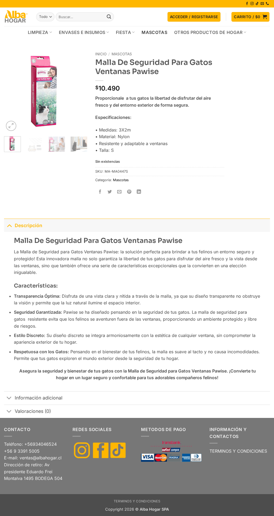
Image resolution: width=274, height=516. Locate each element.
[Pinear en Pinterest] (129, 192)
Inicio (100, 54)
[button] (194, 17)
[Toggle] (9, 225)
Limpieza (38, 32)
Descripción (28, 225)
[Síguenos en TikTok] (257, 4)
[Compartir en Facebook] (100, 192)
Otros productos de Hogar (208, 32)
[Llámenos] (267, 4)
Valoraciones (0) (33, 411)
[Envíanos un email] (262, 4)
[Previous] (12, 91)
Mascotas (154, 32)
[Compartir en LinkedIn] (138, 192)
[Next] (79, 91)
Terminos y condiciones (137, 501)
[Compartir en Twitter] (109, 192)
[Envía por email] (119, 192)
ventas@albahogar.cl (41, 457)
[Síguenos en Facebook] (247, 4)
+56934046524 (40, 444)
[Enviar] (108, 16)
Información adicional (38, 398)
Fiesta (123, 32)
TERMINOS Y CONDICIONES (238, 451)
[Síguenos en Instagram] (252, 4)
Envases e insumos (82, 32)
